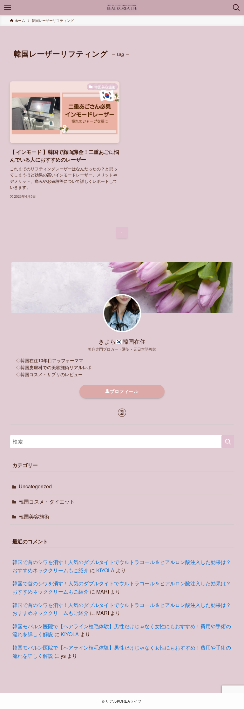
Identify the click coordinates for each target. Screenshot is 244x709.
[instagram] (122, 413)
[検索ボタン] (236, 7)
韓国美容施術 (34, 516)
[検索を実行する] (227, 441)
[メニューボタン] (7, 7)
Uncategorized (35, 486)
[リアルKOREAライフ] (122, 7)
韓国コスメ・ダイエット (47, 501)
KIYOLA (105, 570)
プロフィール (124, 391)
